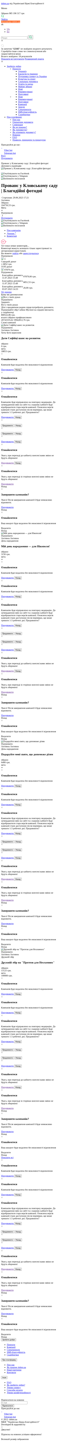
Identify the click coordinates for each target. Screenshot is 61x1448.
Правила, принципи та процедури (29, 140)
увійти (15, 253)
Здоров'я (22, 71)
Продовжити (7, 369)
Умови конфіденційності (19, 1392)
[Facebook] (1, 1411)
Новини (16, 135)
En (8, 31)
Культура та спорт (26, 79)
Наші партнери (14, 1370)
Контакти (11, 1372)
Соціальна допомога (28, 81)
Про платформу (14, 117)
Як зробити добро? (16, 1385)
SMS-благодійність (27, 112)
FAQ (14, 137)
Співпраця (17, 124)
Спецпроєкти (24, 109)
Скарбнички (24, 114)
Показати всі (7, 1157)
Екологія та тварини (28, 74)
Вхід (3, 156)
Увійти (4, 19)
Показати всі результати (12, 59)
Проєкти (16, 69)
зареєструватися (31, 253)
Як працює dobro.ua (16, 1367)
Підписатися (7, 1406)
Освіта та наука (25, 84)
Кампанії (22, 104)
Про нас (16, 119)
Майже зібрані (25, 86)
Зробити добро (14, 66)
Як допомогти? (19, 130)
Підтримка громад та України (32, 76)
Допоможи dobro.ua (10, 22)
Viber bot (8, 150)
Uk (8, 29)
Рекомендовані (25, 91)
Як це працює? (19, 127)
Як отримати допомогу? (24, 132)
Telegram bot (10, 153)
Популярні (23, 94)
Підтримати (7, 158)
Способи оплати (15, 1390)
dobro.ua (5, 3)
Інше (4, 1377)
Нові (20, 89)
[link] (30, 173)
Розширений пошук (34, 59)
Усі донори (6, 292)
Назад (18, 370)
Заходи (21, 107)
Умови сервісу (14, 1387)
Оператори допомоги (22, 122)
